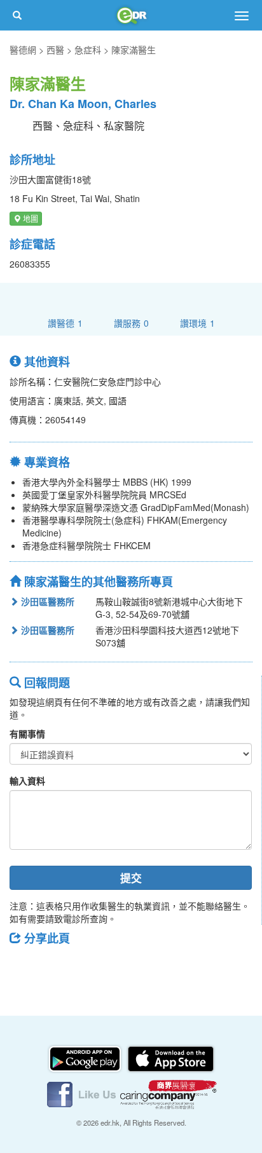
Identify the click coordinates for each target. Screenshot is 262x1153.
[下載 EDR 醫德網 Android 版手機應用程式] (85, 1057)
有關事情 (27, 733)
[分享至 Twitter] (58, 967)
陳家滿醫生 (133, 49)
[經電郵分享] (124, 967)
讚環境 (197, 323)
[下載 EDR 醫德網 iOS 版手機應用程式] (170, 1057)
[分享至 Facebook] (25, 967)
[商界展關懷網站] (168, 1093)
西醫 (55, 49)
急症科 (87, 49)
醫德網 (23, 49)
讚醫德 (65, 323)
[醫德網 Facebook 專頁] (82, 1093)
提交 (131, 877)
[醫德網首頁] (131, 15)
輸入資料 (27, 780)
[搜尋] (17, 15)
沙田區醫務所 (46, 601)
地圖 (29, 218)
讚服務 (131, 323)
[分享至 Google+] (91, 967)
